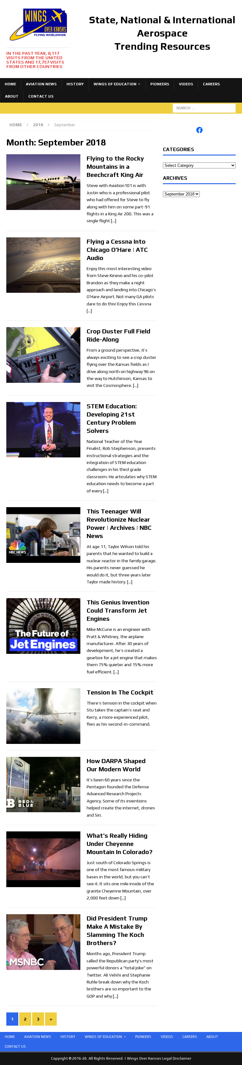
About (12, 96)
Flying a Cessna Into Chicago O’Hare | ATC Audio (117, 249)
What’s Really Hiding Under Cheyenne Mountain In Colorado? (120, 843)
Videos (186, 84)
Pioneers (159, 84)
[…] (113, 220)
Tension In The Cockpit (120, 692)
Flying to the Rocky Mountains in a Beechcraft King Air (115, 166)
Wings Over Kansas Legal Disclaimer (159, 1058)
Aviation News (41, 84)
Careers (211, 84)
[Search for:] (204, 107)
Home (10, 84)
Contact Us (41, 96)
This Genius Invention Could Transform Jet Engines (118, 610)
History (75, 84)
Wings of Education (115, 84)
